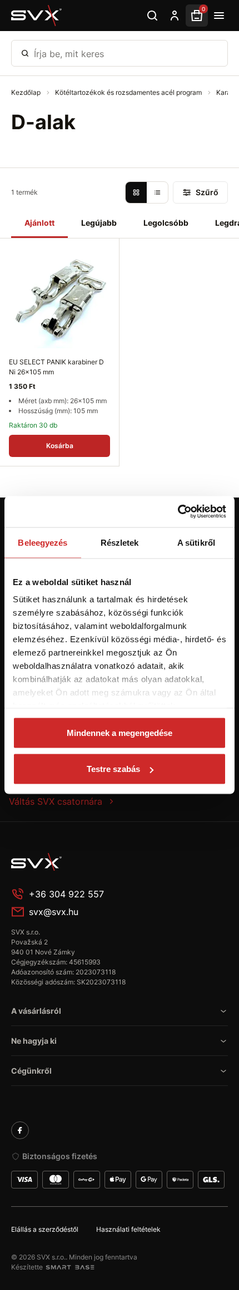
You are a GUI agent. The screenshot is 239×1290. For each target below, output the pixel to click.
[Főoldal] (94, 862)
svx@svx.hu (53, 911)
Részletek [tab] (120, 542)
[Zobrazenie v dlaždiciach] (136, 192)
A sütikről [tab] (196, 542)
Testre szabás (113, 769)
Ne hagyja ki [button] (34, 1040)
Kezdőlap (26, 92)
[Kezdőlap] (36, 15)
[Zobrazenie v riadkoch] (157, 192)
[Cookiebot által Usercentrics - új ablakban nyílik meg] (177, 512)
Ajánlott (39, 222)
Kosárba (59, 445)
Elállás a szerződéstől (44, 1229)
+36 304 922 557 (66, 894)
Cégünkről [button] (31, 1070)
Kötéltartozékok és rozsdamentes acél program (129, 92)
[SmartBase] (70, 1267)
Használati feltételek (128, 1229)
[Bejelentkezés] (174, 15)
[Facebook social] (20, 1130)
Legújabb (99, 222)
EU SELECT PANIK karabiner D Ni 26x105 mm (56, 367)
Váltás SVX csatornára (55, 801)
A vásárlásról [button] (36, 1010)
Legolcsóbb (165, 222)
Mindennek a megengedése (119, 732)
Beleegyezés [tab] (42, 542)
